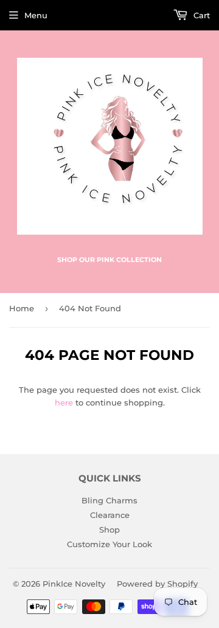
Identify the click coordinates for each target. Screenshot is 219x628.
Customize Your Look (109, 544)
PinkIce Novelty (74, 583)
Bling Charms (109, 500)
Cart (200, 15)
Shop (109, 529)
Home (21, 308)
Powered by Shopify (157, 583)
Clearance (110, 515)
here (64, 402)
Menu (35, 15)
